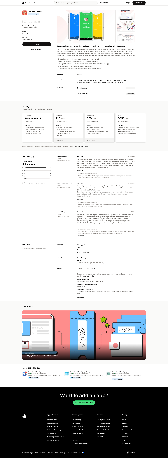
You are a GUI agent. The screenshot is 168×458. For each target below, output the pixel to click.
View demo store (36, 49)
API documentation (103, 423)
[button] (42, 375)
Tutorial (79, 250)
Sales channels (52, 420)
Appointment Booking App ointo (121, 372)
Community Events (103, 430)
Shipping (75, 440)
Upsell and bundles (78, 430)
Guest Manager (27, 39)
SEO (73, 437)
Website (80, 260)
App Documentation (83, 252)
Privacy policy (81, 245)
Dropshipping (76, 420)
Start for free (139, 3)
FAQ (78, 247)
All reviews (39, 183)
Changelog (93, 268)
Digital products (82, 94)
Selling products (52, 426)
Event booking (82, 88)
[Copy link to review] (68, 156)
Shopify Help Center (103, 420)
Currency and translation (80, 444)
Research (100, 437)
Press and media (127, 430)
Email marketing (77, 433)
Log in (128, 3)
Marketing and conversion (55, 437)
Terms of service (40, 453)
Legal (123, 440)
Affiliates (125, 437)
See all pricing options (81, 146)
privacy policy (90, 276)
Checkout (80, 80)
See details (80, 297)
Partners (124, 433)
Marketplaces (76, 423)
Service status (126, 444)
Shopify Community (103, 426)
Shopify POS (102, 80)
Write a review (28, 183)
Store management (53, 440)
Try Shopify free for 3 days (84, 402)
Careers (124, 423)
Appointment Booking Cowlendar (38, 372)
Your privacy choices (74, 453)
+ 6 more (126, 37)
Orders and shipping (54, 430)
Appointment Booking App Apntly (80, 372)
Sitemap (62, 453)
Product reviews (77, 426)
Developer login (27, 453)
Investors (125, 426)
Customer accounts (90, 80)
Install (37, 44)
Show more (80, 170)
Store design (51, 433)
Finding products (52, 423)
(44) (27, 33)
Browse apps (104, 3)
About (124, 420)
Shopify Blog (101, 433)
